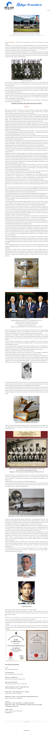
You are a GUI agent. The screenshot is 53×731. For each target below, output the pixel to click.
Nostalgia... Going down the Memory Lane (29, 35)
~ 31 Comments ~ (26, 721)
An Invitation (21, 11)
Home (11, 11)
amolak (7, 11)
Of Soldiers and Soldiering (40, 35)
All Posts (39, 11)
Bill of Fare (29, 11)
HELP (34, 11)
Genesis (15, 11)
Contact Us (45, 11)
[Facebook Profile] (49, 726)
